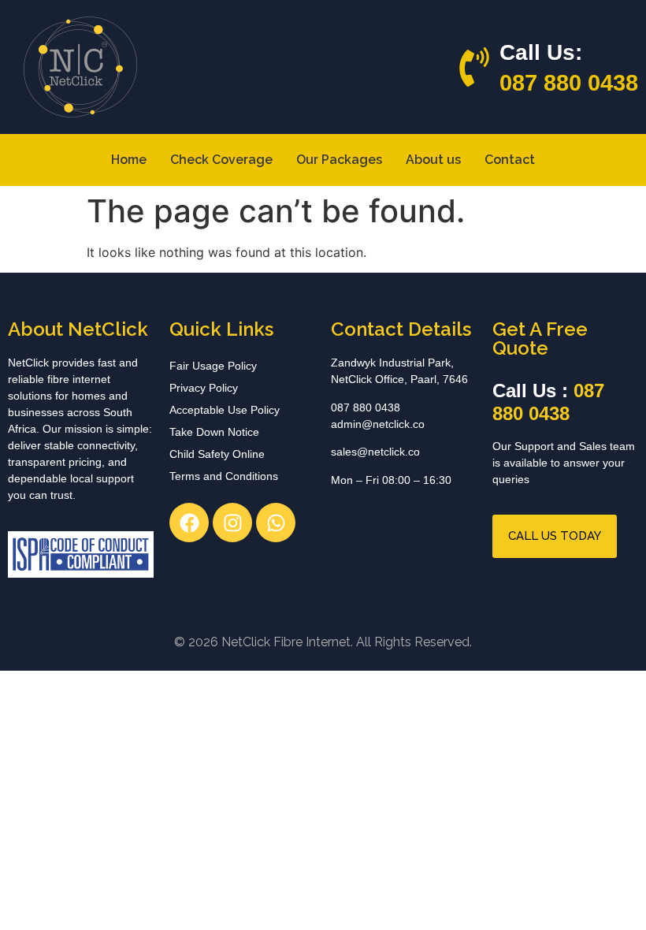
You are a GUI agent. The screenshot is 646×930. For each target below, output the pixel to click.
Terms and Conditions (223, 476)
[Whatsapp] (275, 522)
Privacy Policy (203, 387)
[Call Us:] (474, 67)
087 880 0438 (568, 82)
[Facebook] (189, 522)
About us (433, 159)
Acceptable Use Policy (224, 410)
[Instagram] (232, 522)
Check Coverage (221, 159)
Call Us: (540, 52)
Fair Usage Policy (213, 365)
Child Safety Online (217, 454)
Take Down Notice (214, 432)
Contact (509, 159)
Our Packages (339, 159)
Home (129, 159)
